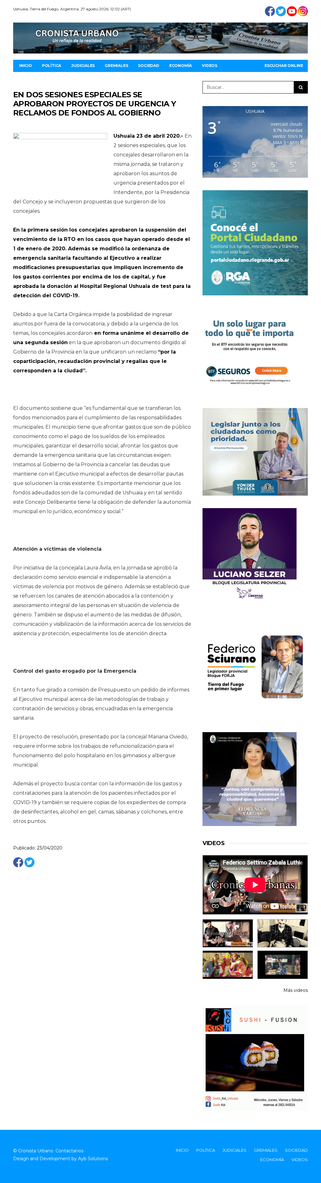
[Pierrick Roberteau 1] (282, 933)
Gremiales (116, 65)
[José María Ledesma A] (282, 965)
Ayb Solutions (93, 1158)
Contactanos (69, 1151)
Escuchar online (284, 65)
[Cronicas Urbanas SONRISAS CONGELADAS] (228, 965)
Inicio (25, 65)
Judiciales (83, 65)
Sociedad (148, 65)
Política (51, 65)
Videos (209, 65)
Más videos (295, 990)
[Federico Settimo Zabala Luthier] (228, 933)
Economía (180, 65)
